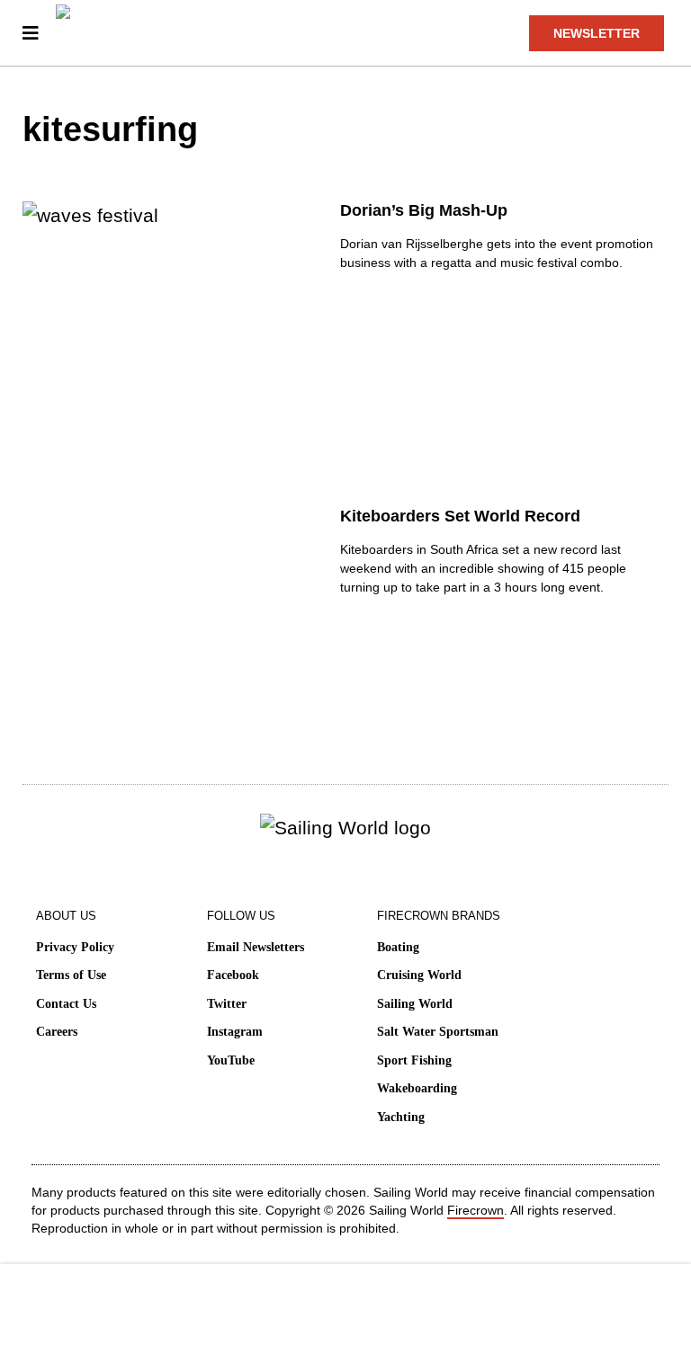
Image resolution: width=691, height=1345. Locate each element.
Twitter (227, 1004)
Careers (56, 1031)
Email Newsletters (255, 947)
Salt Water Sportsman (437, 1031)
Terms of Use (71, 975)
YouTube (231, 1060)
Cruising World (419, 975)
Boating (398, 947)
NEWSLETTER (596, 33)
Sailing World (415, 1004)
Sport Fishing (414, 1060)
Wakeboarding (417, 1088)
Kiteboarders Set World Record (460, 516)
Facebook (233, 975)
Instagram (235, 1031)
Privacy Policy (75, 947)
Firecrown (475, 1210)
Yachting (401, 1117)
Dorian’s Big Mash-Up (423, 210)
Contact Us (66, 1004)
